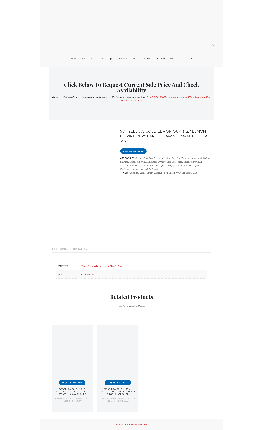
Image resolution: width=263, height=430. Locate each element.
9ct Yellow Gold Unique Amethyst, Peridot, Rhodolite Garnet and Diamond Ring (72, 391)
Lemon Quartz (168, 173)
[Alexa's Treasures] (112, 19)
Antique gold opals (192, 162)
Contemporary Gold (129, 165)
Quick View (87, 329)
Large (143, 173)
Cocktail (135, 173)
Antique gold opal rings (170, 162)
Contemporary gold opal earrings (128, 96)
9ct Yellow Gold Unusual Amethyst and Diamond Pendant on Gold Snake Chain (118, 391)
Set (183, 173)
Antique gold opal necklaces (143, 162)
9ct (128, 173)
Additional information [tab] (69, 249)
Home (55, 96)
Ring (178, 173)
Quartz (121, 266)
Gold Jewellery (153, 169)
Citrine (84, 266)
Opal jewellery (70, 96)
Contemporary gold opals (94, 96)
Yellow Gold (191, 173)
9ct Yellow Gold (88, 274)
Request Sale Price (133, 151)
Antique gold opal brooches (177, 158)
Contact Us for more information (131, 424)
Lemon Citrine (153, 173)
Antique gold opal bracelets (149, 158)
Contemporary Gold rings (132, 169)
